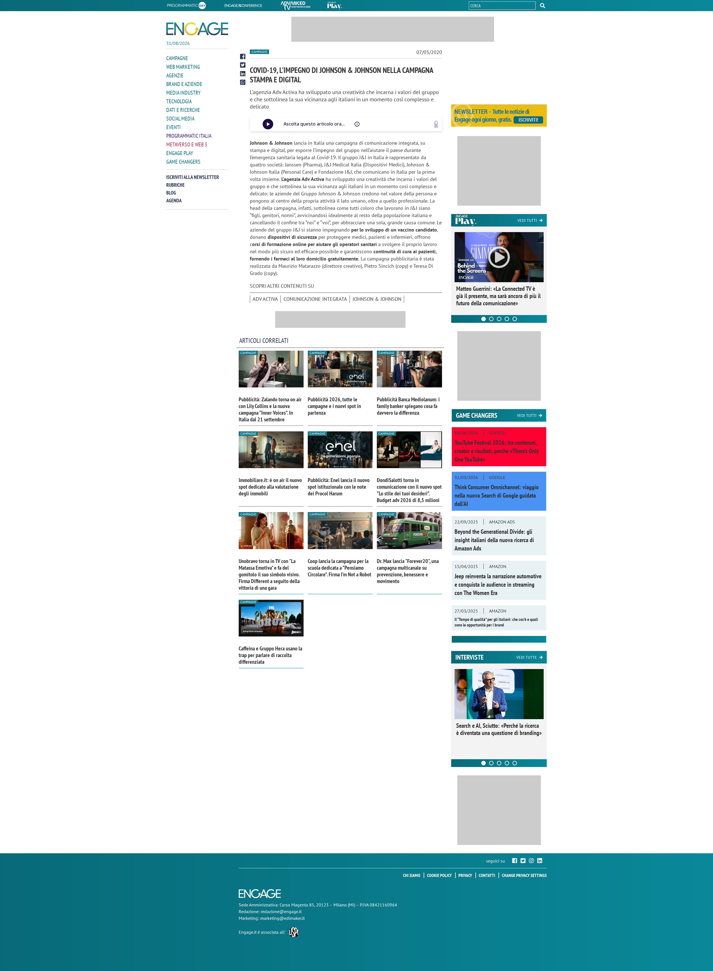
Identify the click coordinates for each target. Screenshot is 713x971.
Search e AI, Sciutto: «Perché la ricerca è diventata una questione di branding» (499, 729)
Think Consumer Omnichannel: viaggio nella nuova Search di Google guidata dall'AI (497, 495)
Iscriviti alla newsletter (192, 177)
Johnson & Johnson (377, 299)
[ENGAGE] (197, 28)
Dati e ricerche (183, 110)
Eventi (173, 127)
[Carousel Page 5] (514, 319)
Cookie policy (439, 875)
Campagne (177, 58)
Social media (180, 118)
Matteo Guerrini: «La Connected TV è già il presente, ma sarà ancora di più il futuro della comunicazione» (498, 296)
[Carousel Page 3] (499, 319)
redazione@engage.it (281, 911)
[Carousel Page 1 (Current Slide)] (483, 319)
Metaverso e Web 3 (186, 144)
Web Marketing (183, 66)
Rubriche (175, 185)
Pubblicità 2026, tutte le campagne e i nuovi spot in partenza (334, 406)
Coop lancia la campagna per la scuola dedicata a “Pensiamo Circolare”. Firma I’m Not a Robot (339, 568)
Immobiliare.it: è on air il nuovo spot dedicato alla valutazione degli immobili (270, 487)
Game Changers (183, 161)
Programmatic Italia (188, 135)
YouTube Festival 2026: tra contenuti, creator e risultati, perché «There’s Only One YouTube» (497, 451)
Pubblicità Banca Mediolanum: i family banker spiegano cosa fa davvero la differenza (408, 406)
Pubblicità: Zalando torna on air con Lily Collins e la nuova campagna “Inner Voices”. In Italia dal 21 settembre (270, 409)
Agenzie (175, 75)
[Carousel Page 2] (491, 319)
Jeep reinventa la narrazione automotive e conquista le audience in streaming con (498, 584)
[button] (542, 5)
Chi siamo (411, 875)
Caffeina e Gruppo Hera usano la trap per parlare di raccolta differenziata (270, 655)
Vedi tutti (527, 220)
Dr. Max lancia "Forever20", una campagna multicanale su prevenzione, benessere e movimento (408, 571)
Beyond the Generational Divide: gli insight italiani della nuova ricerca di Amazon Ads (494, 540)
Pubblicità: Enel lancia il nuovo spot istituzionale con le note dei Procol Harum (339, 487)
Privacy (465, 875)
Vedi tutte (526, 657)
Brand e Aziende (184, 84)
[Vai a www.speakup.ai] (436, 124)
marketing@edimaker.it (282, 918)
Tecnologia (179, 101)
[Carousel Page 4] (507, 319)
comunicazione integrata (315, 299)
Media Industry (183, 92)
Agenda (174, 200)
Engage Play (179, 153)
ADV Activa (265, 299)
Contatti (487, 875)
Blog (171, 193)
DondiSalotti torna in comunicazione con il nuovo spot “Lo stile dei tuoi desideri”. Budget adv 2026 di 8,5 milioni (409, 490)
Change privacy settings (524, 875)
